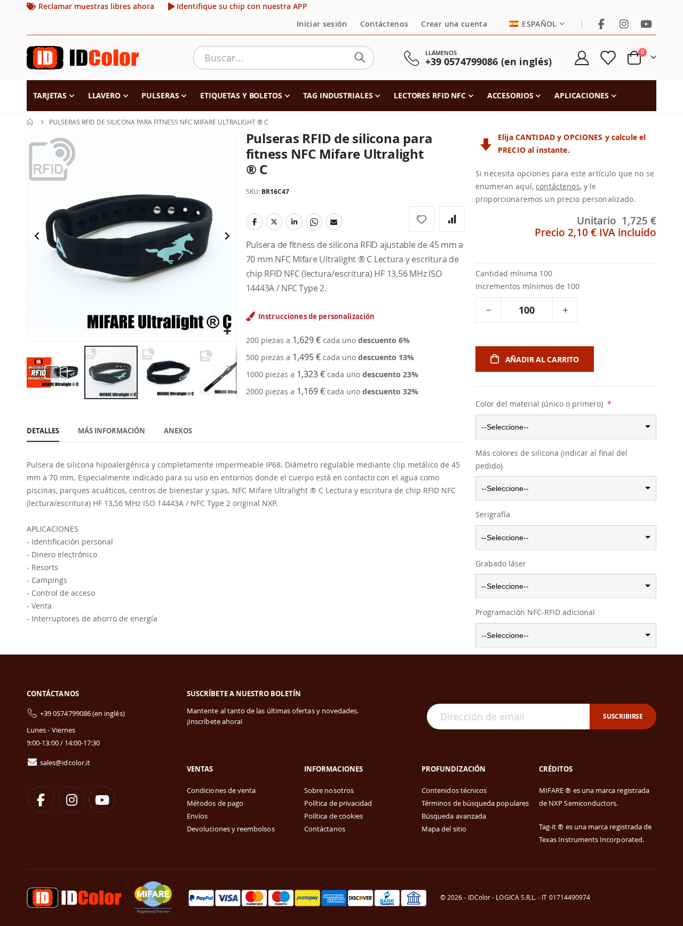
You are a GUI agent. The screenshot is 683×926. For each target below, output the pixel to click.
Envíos (197, 816)
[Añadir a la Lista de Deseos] (421, 219)
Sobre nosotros (329, 790)
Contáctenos (384, 24)
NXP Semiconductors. (583, 803)
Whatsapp (313, 221)
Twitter (274, 221)
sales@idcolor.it (65, 762)
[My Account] (581, 58)
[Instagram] (623, 24)
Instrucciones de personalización (316, 316)
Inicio (30, 121)
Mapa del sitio (444, 829)
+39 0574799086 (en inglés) (82, 713)
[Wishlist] (607, 58)
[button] (227, 331)
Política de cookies (333, 816)
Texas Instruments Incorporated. (591, 839)
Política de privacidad (338, 803)
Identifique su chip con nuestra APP (240, 6)
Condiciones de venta (221, 790)
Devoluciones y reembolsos (231, 829)
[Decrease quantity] (488, 310)
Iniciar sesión (322, 24)
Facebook (254, 221)
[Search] (362, 57)
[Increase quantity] (565, 310)
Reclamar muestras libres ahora (95, 6)
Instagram (71, 799)
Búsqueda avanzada (454, 816)
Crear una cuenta (454, 24)
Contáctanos (324, 829)
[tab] (43, 431)
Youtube (102, 799)
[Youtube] (646, 24)
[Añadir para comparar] (452, 219)
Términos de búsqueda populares (475, 803)
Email (334, 221)
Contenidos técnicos (454, 790)
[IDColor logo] (83, 57)
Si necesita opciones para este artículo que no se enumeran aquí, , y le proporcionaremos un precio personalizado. (564, 186)
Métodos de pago (215, 803)
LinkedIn (294, 221)
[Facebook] (601, 24)
